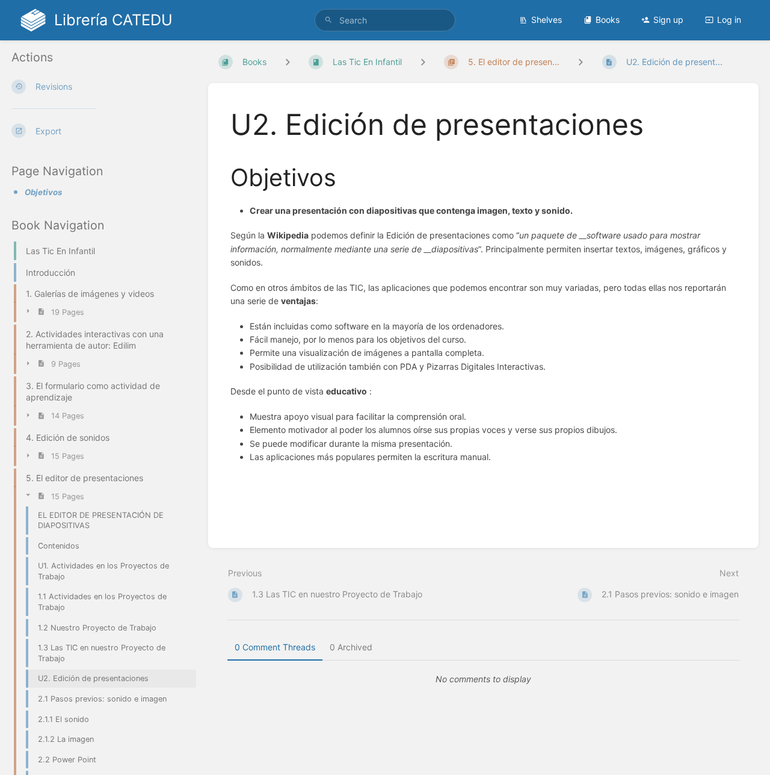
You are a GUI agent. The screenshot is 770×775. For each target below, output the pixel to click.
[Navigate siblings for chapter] (423, 62)
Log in (729, 19)
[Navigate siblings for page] (580, 62)
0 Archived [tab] (351, 647)
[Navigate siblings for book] (287, 62)
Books (608, 19)
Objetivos (43, 192)
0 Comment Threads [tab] (275, 647)
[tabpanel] (483, 679)
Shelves (546, 19)
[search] (385, 20)
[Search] (328, 20)
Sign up (668, 19)
